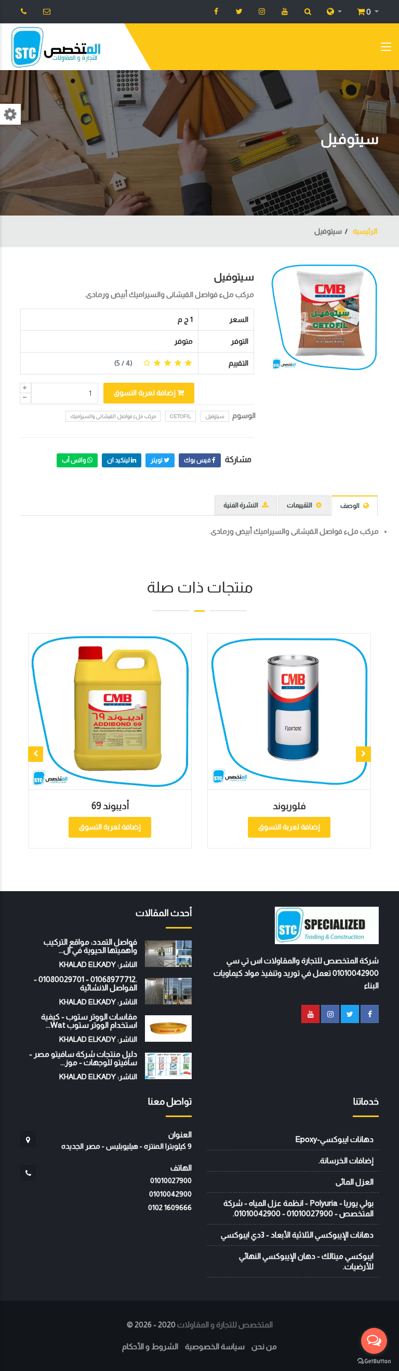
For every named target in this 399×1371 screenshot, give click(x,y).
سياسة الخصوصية (215, 1346)
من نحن (264, 1346)
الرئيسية (364, 231)
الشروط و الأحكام (150, 1346)
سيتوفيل (234, 277)
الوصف (350, 505)
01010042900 (170, 1194)
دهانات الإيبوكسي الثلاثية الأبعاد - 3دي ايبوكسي (297, 1234)
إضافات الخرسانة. (346, 1160)
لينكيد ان (119, 460)
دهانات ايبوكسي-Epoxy (334, 1139)
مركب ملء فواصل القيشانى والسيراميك (113, 416)
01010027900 (171, 1180)
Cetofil (180, 416)
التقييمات (300, 505)
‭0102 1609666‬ (170, 1207)
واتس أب (74, 460)
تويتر (157, 460)
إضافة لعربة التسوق (145, 392)
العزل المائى (355, 1181)
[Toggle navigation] (386, 49)
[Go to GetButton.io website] (374, 1360)
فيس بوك (198, 460)
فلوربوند (289, 806)
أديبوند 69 (110, 806)
